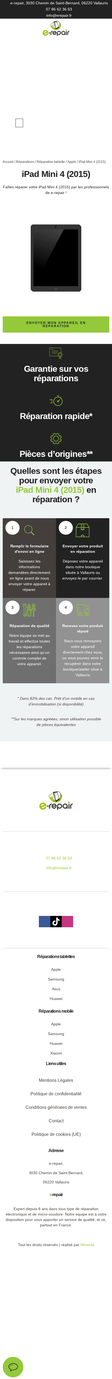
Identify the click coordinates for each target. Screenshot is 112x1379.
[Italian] (94, 122)
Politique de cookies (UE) (56, 1134)
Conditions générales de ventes (56, 1107)
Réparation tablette (51, 162)
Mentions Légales (56, 1080)
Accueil (8, 162)
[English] (83, 122)
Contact (56, 1121)
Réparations (25, 162)
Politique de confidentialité (56, 1094)
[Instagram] (67, 921)
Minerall (87, 1245)
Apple (71, 162)
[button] (19, 123)
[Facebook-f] (44, 921)
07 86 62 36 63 (59, 9)
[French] (88, 122)
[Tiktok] (56, 921)
